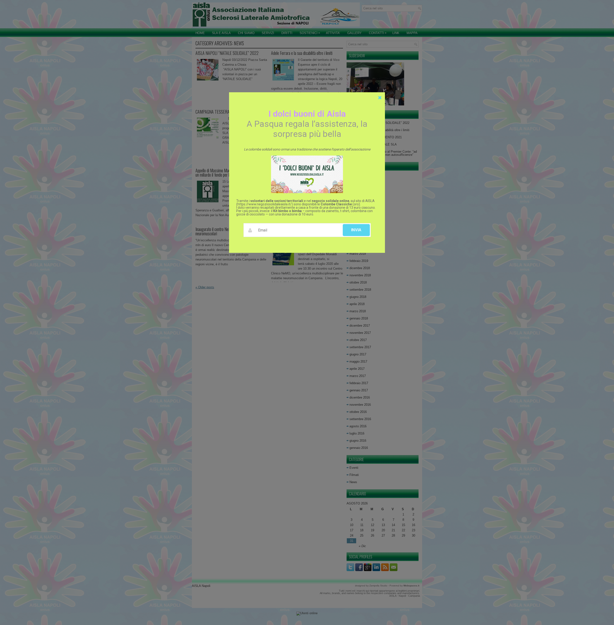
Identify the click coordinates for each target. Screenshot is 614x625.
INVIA (356, 230)
